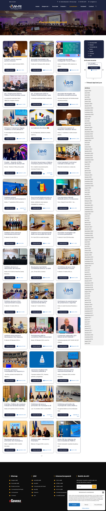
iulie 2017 (87, 319)
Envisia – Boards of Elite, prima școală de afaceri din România (14, 163)
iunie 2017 (87, 322)
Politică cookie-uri (85, 508)
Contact (91, 6)
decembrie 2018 (89, 283)
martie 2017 (88, 328)
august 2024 (88, 140)
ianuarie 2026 (88, 106)
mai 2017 (87, 324)
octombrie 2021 (89, 209)
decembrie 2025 (89, 108)
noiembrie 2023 (89, 155)
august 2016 (88, 341)
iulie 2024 (87, 142)
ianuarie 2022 (88, 203)
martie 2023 (88, 173)
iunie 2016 (87, 343)
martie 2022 (88, 198)
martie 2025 (88, 125)
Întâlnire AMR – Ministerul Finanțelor (40, 440)
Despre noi (45, 6)
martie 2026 (88, 101)
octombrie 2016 (89, 339)
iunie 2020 (87, 244)
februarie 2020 (88, 252)
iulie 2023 (87, 164)
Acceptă (74, 504)
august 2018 (88, 291)
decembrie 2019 (89, 257)
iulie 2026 (87, 93)
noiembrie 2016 (89, 337)
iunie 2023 (87, 166)
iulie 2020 (87, 242)
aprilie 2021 (88, 222)
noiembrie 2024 (89, 134)
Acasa (37, 6)
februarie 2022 (88, 201)
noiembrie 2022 (89, 181)
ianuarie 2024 (88, 151)
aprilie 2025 (88, 123)
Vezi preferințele (98, 504)
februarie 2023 (88, 175)
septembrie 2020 (89, 237)
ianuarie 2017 (88, 332)
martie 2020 (88, 250)
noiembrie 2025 (89, 110)
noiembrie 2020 (89, 233)
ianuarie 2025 (88, 129)
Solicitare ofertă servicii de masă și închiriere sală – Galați (93, 64)
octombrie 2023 (89, 157)
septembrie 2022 (89, 185)
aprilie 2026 (88, 99)
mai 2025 (87, 121)
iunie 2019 (87, 270)
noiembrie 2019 (89, 259)
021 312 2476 (83, 2)
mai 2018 (87, 298)
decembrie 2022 (89, 179)
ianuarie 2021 (88, 229)
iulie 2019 (87, 268)
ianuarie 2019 (88, 281)
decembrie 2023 (89, 153)
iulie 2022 (87, 190)
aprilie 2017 (88, 326)
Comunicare (73, 6)
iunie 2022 (87, 192)
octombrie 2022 (89, 183)
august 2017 (88, 317)
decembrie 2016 (89, 335)
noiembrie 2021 (89, 207)
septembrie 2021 (89, 211)
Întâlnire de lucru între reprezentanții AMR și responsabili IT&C (39, 302)
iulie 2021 (87, 216)
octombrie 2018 (89, 287)
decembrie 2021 (89, 205)
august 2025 (88, 116)
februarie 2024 (88, 149)
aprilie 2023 (88, 170)
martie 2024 (88, 147)
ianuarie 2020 (88, 255)
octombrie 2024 (89, 136)
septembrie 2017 (89, 315)
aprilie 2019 (88, 274)
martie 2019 (88, 276)
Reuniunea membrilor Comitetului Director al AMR (41, 267)
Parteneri (83, 6)
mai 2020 (87, 246)
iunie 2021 (87, 218)
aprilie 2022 (88, 196)
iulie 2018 (87, 294)
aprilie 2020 (88, 248)
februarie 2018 (88, 304)
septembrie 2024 (89, 138)
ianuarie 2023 (88, 177)
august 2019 (88, 265)
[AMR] (15, 7)
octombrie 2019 (89, 261)
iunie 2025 (87, 118)
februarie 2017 (88, 330)
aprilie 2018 (88, 300)
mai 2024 (87, 144)
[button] (103, 492)
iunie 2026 (87, 95)
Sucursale (55, 6)
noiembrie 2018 (89, 285)
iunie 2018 (87, 296)
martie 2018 (88, 302)
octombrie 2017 (89, 313)
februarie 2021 (88, 227)
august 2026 (88, 90)
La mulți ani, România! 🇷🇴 (40, 128)
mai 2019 (87, 272)
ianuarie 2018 (88, 306)
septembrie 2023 (89, 160)
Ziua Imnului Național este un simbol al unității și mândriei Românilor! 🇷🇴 (41, 198)
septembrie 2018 (89, 289)
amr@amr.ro (93, 2)
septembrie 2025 (89, 114)
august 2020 (88, 239)
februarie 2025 (88, 127)
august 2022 (88, 188)
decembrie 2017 (89, 309)
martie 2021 (88, 224)
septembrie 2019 (89, 263)
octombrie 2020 (89, 235)
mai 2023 (87, 168)
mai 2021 (87, 220)
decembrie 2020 (89, 231)
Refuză (86, 504)
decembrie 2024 (89, 131)
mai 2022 (87, 194)
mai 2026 (87, 97)
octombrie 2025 (89, 112)
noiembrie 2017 (89, 311)
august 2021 (88, 214)
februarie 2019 (88, 278)
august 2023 (88, 162)
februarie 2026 (88, 103)
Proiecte (63, 6)
